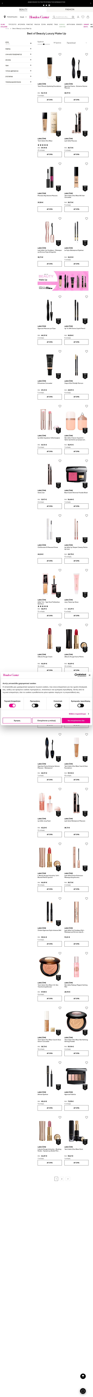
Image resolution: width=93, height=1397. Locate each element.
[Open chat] (83, 1391)
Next (90, 3)
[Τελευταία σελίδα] (68, 1179)
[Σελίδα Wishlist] (82, 17)
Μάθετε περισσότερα (77, 714)
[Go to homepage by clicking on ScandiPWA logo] (39, 17)
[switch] (35, 705)
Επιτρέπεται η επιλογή (47, 721)
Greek (22, 17)
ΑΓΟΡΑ (50, 100)
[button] (54, 17)
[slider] (43, 44)
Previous (3, 3)
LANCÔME (42, 84)
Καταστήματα (12, 17)
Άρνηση (17, 721)
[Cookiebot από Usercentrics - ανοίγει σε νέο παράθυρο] (76, 675)
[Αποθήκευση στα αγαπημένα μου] (60, 54)
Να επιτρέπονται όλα (76, 721)
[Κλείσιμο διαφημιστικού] (89, 675)
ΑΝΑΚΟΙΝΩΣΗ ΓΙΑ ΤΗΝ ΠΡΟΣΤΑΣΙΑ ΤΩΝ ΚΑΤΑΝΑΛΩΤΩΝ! (46, 2)
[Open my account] (78, 17)
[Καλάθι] (87, 17)
